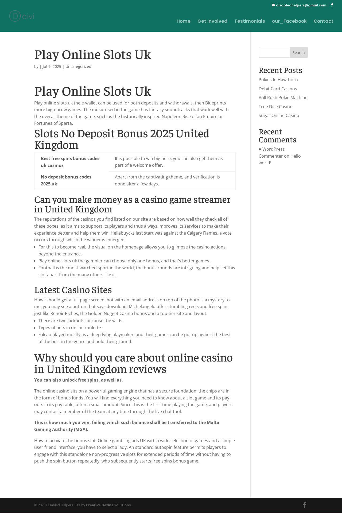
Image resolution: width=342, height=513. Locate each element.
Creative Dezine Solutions (108, 505)
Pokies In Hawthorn (278, 80)
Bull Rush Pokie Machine (283, 97)
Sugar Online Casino (279, 115)
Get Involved (212, 21)
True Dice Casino (276, 107)
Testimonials (249, 21)
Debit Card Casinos (278, 89)
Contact (323, 21)
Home (184, 21)
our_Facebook (289, 21)
